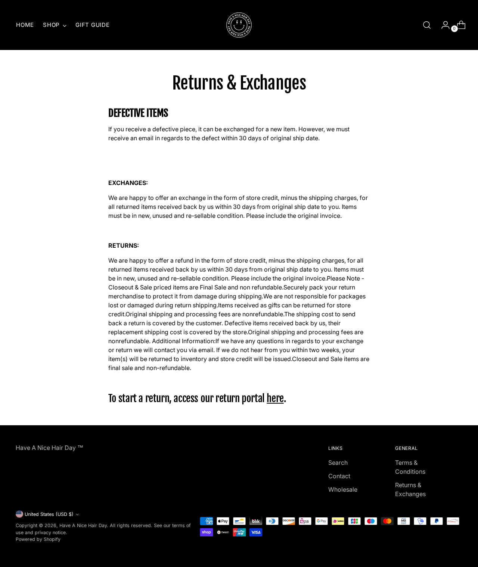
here (275, 398)
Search (338, 462)
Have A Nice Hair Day (83, 525)
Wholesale (342, 489)
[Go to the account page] (442, 25)
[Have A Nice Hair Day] (239, 25)
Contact (339, 476)
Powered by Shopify (38, 539)
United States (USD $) (49, 514)
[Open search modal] (426, 25)
